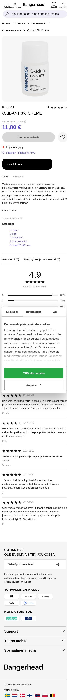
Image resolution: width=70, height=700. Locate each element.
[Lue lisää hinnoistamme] (25, 121)
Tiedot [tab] (5, 176)
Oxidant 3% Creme (20, 245)
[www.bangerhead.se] (7, 695)
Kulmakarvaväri (11, 30)
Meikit (21, 23)
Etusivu (6, 23)
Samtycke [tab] (12, 311)
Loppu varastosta (28, 137)
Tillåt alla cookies (34, 373)
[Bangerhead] (35, 5)
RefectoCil (8, 107)
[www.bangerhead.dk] (22, 695)
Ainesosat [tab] (18, 176)
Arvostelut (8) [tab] (10, 259)
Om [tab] (55, 311)
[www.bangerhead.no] (37, 695)
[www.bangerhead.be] (52, 695)
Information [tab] (33, 311)
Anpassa (31, 384)
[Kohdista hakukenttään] (7, 14)
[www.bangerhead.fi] (30, 695)
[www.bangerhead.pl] (45, 695)
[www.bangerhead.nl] (15, 695)
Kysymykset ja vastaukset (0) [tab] (41, 259)
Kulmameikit (38, 23)
